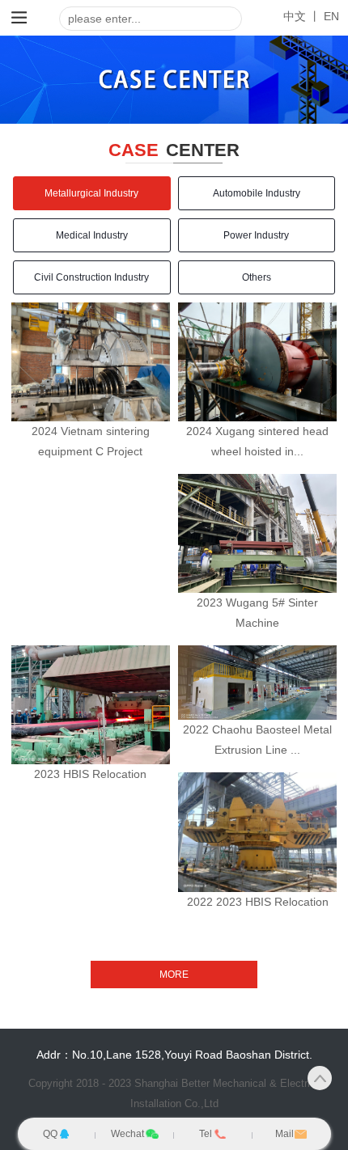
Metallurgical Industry (91, 193)
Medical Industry (92, 235)
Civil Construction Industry (91, 277)
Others (256, 277)
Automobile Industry (256, 193)
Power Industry (256, 235)
